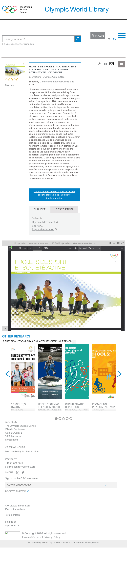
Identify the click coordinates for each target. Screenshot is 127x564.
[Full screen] (122, 243)
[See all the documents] (74, 342)
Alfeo (44, 542)
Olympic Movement (43, 222)
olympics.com (12, 525)
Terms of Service (32, 537)
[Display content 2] (60, 418)
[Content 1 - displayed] (56, 418)
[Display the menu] (122, 35)
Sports (36, 226)
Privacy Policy (51, 537)
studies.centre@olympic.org (20, 466)
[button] (15, 69)
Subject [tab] (39, 209)
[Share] (110, 243)
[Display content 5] (70, 418)
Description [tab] (64, 209)
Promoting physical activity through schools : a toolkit (103, 409)
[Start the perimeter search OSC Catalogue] (77, 38)
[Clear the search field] (73, 38)
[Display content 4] (67, 418)
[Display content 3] (63, 418)
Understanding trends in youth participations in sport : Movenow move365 (49, 409)
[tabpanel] (63, 238)
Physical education (43, 229)
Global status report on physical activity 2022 (76, 408)
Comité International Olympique (57, 81)
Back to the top (15, 491)
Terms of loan (12, 514)
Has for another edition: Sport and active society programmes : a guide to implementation (54, 194)
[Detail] (118, 243)
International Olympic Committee (46, 76)
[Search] (57, 222)
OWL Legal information (17, 505)
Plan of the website (15, 509)
